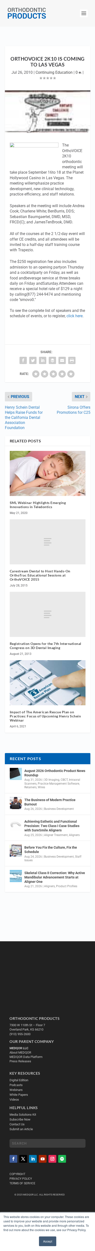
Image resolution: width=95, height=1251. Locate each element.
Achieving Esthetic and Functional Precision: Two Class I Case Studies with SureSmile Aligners (51, 826)
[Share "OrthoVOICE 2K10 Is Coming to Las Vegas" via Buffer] (52, 360)
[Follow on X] (23, 1159)
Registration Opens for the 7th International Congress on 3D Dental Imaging (45, 646)
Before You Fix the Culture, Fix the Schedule (50, 849)
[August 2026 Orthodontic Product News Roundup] (16, 774)
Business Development (59, 809)
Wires (41, 787)
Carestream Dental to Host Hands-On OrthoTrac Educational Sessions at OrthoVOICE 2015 (40, 575)
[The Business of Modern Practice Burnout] (16, 803)
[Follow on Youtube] (43, 1159)
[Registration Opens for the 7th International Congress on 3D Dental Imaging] (48, 614)
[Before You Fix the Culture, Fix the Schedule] (16, 851)
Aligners (74, 835)
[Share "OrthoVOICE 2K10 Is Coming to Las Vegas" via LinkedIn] (43, 360)
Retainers (30, 787)
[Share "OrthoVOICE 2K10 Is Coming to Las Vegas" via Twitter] (33, 360)
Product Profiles (66, 886)
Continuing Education (54, 72)
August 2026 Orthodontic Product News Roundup (54, 773)
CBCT (64, 779)
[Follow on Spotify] (62, 1159)
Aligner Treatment (56, 835)
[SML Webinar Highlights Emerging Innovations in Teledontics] (48, 473)
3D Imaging (51, 779)
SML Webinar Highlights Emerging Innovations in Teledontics (38, 505)
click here (74, 316)
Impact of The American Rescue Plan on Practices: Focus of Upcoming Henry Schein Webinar (45, 716)
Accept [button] (47, 1241)
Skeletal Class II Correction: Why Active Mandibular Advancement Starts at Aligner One (54, 877)
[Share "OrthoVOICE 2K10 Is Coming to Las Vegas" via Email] (62, 360)
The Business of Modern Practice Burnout (50, 802)
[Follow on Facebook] (13, 1159)
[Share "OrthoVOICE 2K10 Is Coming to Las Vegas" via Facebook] (23, 360)
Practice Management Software (58, 783)
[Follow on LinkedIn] (33, 1159)
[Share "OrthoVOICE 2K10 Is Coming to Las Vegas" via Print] (72, 360)
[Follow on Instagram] (52, 1159)
